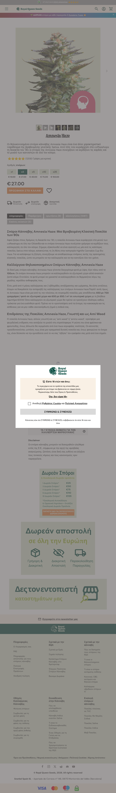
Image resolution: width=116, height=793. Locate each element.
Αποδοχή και (59, 403)
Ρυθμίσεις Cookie (51, 403)
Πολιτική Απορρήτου (76, 403)
